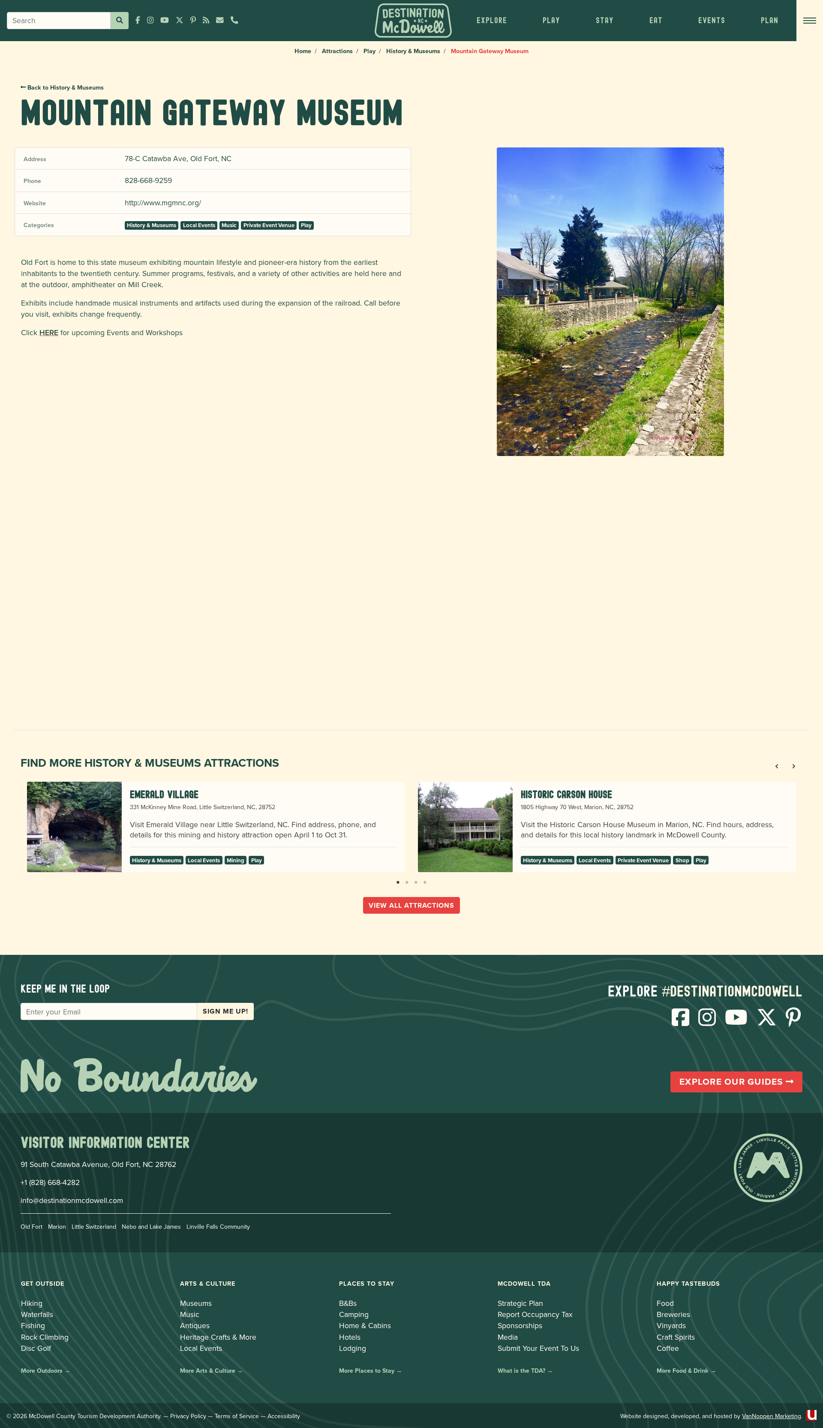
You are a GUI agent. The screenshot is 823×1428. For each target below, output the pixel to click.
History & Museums (413, 50)
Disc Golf (36, 1348)
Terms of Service (237, 1416)
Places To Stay (366, 1283)
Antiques (195, 1325)
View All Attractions (411, 905)
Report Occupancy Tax (535, 1314)
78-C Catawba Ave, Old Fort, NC (178, 158)
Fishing (33, 1325)
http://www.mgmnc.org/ (163, 202)
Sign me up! (225, 1011)
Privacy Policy (188, 1416)
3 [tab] (416, 880)
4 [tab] (425, 880)
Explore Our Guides (732, 1081)
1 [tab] (397, 880)
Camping (354, 1314)
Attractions (337, 50)
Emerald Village (164, 794)
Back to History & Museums (65, 87)
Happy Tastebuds (688, 1283)
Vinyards (671, 1325)
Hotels (349, 1337)
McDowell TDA (524, 1283)
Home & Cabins (365, 1325)
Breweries (673, 1314)
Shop (682, 860)
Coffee (668, 1348)
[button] (492, 20)
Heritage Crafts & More (218, 1337)
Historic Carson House (566, 794)
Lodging (352, 1348)
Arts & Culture (207, 1283)
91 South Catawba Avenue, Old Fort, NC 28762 (98, 1164)
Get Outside (42, 1283)
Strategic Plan (520, 1303)
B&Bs (348, 1303)
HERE (48, 332)
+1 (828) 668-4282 (50, 1182)
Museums (196, 1303)
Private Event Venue (268, 225)
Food (665, 1303)
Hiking (31, 1303)
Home (302, 50)
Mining (235, 860)
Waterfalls (37, 1314)
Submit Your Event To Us (538, 1348)
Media (508, 1337)
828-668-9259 (148, 180)
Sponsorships (520, 1325)
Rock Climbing (45, 1337)
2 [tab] (407, 880)
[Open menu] (809, 20)
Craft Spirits (676, 1337)
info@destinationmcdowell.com (72, 1200)
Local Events (199, 225)
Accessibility (283, 1416)
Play (369, 50)
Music (229, 225)
